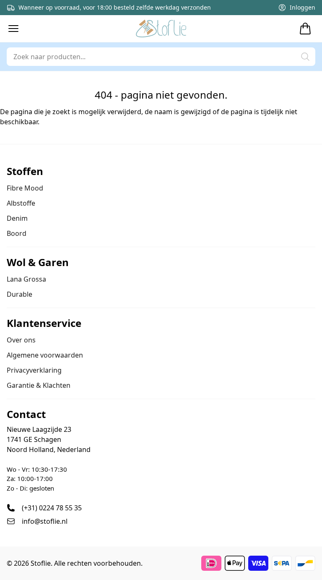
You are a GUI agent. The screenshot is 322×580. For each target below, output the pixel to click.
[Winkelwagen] (305, 28)
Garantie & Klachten (38, 385)
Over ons (21, 340)
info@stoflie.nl (45, 521)
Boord (16, 233)
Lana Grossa (26, 279)
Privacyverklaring (34, 370)
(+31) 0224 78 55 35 (52, 507)
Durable (19, 294)
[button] (13, 28)
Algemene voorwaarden (45, 355)
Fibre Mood (25, 188)
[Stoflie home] (161, 28)
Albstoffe (21, 203)
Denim (17, 218)
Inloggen (302, 7)
